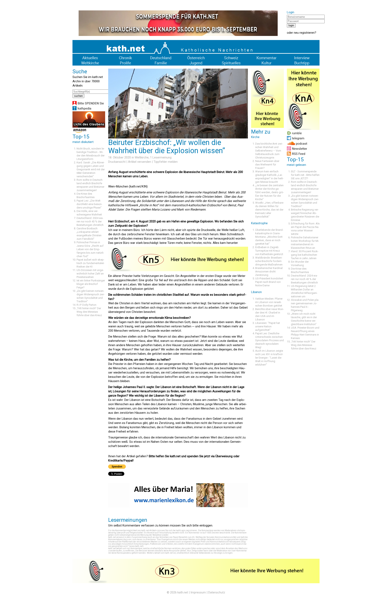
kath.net (182, 592)
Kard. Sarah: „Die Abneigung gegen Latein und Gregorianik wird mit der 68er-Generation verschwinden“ (91, 169)
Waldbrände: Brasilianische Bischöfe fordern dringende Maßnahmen (269, 261)
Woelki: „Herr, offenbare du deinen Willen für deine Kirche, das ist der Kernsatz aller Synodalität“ (269, 209)
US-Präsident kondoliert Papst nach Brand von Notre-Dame (269, 282)
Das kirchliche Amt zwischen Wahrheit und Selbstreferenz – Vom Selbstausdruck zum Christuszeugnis (269, 150)
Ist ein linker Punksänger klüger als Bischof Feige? (91, 284)
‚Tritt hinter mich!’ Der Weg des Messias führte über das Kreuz (89, 312)
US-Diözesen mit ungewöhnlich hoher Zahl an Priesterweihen (90, 274)
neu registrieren (304, 33)
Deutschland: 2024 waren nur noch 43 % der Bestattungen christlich (90, 221)
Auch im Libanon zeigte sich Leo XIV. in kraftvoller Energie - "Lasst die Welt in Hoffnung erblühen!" (269, 357)
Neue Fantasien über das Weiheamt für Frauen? (267, 164)
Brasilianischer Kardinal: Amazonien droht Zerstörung (269, 271)
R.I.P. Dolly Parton (86, 304)
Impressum (198, 592)
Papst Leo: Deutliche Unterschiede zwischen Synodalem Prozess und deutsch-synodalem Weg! (269, 340)
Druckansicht (117, 162)
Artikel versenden (139, 162)
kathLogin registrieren (186, 530)
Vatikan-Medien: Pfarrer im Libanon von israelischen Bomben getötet (269, 302)
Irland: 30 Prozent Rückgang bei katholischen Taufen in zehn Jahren (304, 255)
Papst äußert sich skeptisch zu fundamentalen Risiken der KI (90, 263)
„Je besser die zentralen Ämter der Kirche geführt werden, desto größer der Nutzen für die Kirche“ (269, 192)
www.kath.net (136, 546)
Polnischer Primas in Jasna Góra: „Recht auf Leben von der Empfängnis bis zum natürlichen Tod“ (90, 249)
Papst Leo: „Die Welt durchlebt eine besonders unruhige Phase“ (89, 204)
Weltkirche (142, 157)
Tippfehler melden (166, 162)
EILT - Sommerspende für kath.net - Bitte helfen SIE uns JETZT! (305, 175)
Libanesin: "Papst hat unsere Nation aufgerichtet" (267, 326)
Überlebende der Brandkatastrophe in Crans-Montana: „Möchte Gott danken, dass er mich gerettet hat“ (269, 236)
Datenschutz (216, 592)
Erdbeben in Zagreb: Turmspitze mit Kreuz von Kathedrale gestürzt (269, 251)
